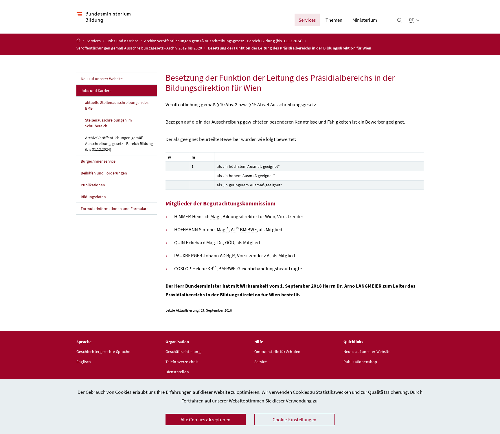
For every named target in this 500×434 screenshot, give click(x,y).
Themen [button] (334, 20)
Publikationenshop (360, 361)
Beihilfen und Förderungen (104, 173)
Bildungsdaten (93, 196)
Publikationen (93, 184)
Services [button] (307, 20)
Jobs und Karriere (123, 40)
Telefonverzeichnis (182, 361)
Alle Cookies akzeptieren (205, 419)
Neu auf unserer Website (102, 78)
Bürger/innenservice (98, 161)
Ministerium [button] (364, 20)
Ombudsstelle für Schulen (277, 351)
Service (260, 361)
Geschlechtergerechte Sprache (103, 351)
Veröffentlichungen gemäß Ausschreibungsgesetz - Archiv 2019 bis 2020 (139, 48)
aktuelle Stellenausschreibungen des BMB (116, 105)
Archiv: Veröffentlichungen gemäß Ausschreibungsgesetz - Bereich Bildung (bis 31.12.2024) (224, 40)
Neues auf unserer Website (366, 351)
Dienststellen (177, 371)
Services (94, 40)
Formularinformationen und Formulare (114, 208)
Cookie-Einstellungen (295, 419)
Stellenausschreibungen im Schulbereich (108, 122)
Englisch (83, 361)
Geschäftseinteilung (183, 351)
